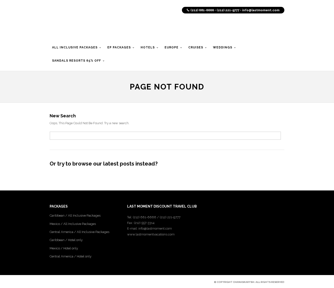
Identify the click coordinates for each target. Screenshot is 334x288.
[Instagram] (77, 282)
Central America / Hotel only (70, 256)
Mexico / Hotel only (64, 248)
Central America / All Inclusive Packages (79, 232)
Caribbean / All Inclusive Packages (75, 215)
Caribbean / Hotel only (66, 240)
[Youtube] (68, 282)
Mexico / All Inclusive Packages (73, 224)
